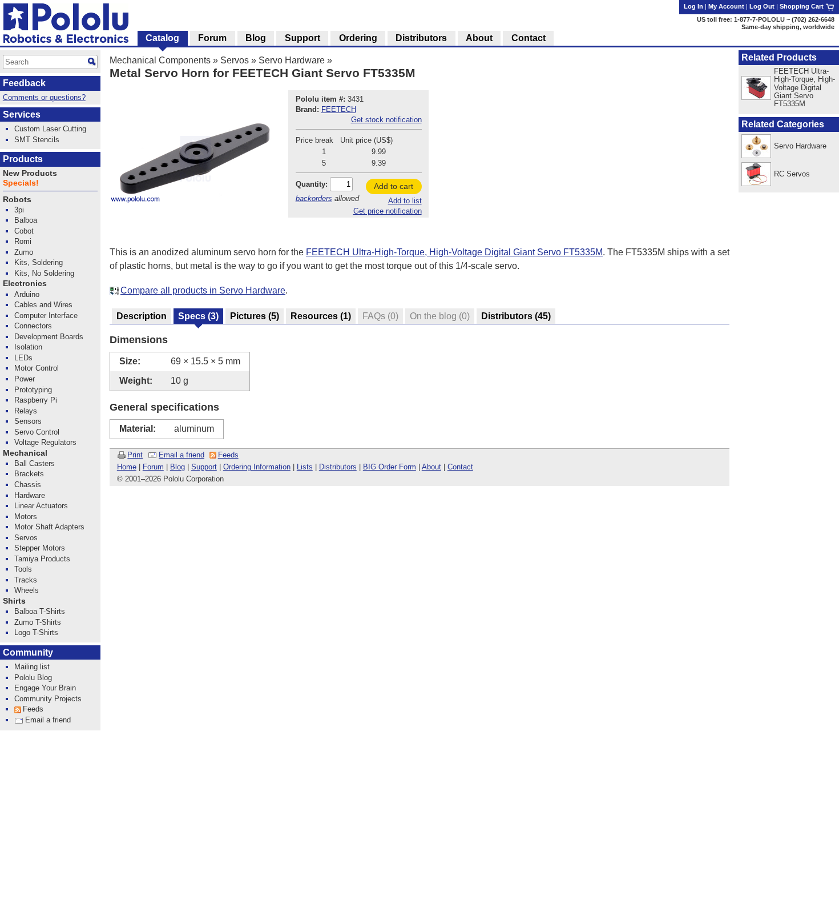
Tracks (25, 580)
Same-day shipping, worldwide (787, 26)
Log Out (762, 6)
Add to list (405, 200)
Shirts (14, 601)
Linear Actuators (41, 505)
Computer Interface (46, 315)
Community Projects (48, 698)
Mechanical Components (160, 60)
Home (126, 467)
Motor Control (36, 368)
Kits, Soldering (38, 262)
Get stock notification (386, 119)
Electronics (25, 283)
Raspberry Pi (35, 400)
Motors (25, 516)
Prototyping (33, 389)
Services (22, 114)
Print (135, 455)
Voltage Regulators (45, 442)
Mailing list (32, 666)
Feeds (228, 455)
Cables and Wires (43, 304)
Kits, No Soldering (44, 273)
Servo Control (36, 432)
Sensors (28, 421)
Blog (177, 467)
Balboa (25, 220)
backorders (314, 198)
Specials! (21, 183)
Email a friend (181, 455)
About (431, 467)
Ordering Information (257, 467)
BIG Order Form (389, 467)
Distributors (338, 467)
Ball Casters (34, 463)
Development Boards (48, 336)
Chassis (27, 484)
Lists (305, 467)
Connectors (33, 326)
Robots (17, 199)
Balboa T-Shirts (39, 611)
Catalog (162, 38)
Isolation (28, 347)
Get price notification (387, 211)
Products (23, 159)
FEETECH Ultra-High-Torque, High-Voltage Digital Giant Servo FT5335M (454, 252)
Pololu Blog (33, 677)
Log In (693, 6)
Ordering (358, 38)
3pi (19, 210)
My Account (726, 6)
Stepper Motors (39, 548)
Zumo (23, 252)
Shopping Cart (802, 6)
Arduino (26, 294)
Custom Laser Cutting (50, 128)
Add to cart (393, 186)
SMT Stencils (36, 139)
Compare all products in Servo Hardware (202, 290)
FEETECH (338, 109)
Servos (234, 60)
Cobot (24, 231)
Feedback (24, 83)
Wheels (26, 590)
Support (204, 467)
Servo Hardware (292, 60)
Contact (460, 467)
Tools (23, 569)
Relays (25, 411)
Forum (153, 467)
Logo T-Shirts (36, 632)
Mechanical (25, 453)
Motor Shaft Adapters (49, 527)
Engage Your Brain (45, 688)
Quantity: (312, 184)
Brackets (29, 473)
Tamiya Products (42, 559)
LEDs (23, 357)
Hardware (29, 495)
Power (24, 379)
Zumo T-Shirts (37, 622)
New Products (30, 173)
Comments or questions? (44, 97)
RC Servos (792, 174)
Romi (22, 241)
